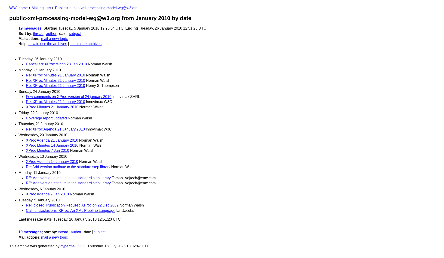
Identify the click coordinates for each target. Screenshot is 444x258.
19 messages (30, 28)
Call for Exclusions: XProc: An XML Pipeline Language (70, 210)
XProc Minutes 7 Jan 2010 (47, 150)
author (51, 34)
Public (60, 8)
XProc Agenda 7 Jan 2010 (47, 194)
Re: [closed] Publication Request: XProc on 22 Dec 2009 (72, 205)
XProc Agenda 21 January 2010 (52, 140)
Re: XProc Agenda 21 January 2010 (55, 129)
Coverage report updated (46, 118)
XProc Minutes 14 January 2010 (52, 145)
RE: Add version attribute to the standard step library (68, 178)
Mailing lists (41, 8)
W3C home (18, 8)
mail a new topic (54, 39)
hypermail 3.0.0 (73, 246)
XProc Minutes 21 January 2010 (52, 107)
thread (38, 34)
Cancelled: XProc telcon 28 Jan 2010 (56, 64)
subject (75, 34)
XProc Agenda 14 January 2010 (52, 162)
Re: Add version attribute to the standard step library (68, 167)
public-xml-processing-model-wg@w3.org (103, 8)
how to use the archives (47, 44)
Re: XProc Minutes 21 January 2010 (55, 75)
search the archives (86, 44)
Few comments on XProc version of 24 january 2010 (68, 97)
